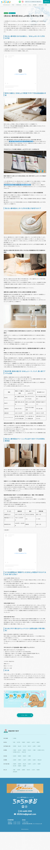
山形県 (33, 742)
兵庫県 (29, 760)
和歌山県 (39, 760)
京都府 (19, 760)
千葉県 (34, 750)
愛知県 (24, 756)
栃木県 (19, 750)
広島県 (29, 763)
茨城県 (14, 750)
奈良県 (34, 760)
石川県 (24, 746)
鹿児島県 (15, 771)
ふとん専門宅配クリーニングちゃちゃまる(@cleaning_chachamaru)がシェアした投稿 (25, 90)
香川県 (14, 765)
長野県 (39, 746)
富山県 (19, 746)
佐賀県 (18, 769)
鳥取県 (14, 763)
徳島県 (39, 763)
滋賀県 (14, 760)
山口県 (34, 763)
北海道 (14, 738)
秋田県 (28, 742)
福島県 (38, 742)
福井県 (29, 746)
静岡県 (19, 756)
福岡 (14, 769)
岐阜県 (14, 756)
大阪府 (24, 760)
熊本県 (28, 769)
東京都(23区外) (16, 752)
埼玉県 (29, 750)
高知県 (24, 765)
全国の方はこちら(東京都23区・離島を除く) (33, 1)
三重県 (29, 756)
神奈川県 (24, 752)
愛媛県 (19, 765)
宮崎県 (38, 769)
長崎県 (23, 769)
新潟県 (14, 746)
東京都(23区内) (41, 750)
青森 (14, 742)
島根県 (19, 763)
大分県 (33, 769)
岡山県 (24, 763)
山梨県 (34, 746)
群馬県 (24, 750)
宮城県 (23, 742)
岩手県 (18, 742)
